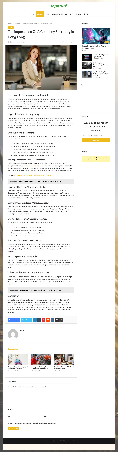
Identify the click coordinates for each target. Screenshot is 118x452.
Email (10, 416)
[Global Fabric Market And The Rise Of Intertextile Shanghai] (64, 359)
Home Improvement (57, 14)
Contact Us (79, 14)
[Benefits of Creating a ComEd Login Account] (87, 57)
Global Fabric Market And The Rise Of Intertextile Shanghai (64, 367)
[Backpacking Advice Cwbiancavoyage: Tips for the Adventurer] (87, 65)
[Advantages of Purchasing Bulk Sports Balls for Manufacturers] (41, 359)
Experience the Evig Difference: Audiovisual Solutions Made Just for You (101, 74)
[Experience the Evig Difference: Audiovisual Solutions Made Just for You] (87, 74)
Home (32, 14)
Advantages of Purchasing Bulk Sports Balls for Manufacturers (39, 367)
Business (39, 14)
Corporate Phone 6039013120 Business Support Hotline (32, 175)
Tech (71, 14)
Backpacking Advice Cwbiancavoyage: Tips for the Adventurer (101, 65)
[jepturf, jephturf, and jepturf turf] (59, 6)
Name (10, 409)
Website (44, 416)
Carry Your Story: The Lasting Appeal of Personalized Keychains (18, 367)
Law (66, 14)
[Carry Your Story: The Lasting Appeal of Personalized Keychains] (18, 359)
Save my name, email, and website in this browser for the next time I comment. (32, 423)
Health (47, 14)
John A (13, 42)
